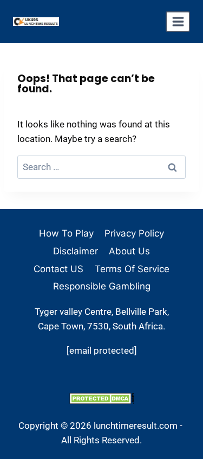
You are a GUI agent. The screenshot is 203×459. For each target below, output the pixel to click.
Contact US (58, 269)
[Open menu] (178, 21)
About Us (129, 251)
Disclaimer (75, 251)
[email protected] (102, 350)
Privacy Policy (134, 233)
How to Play (66, 233)
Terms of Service (132, 269)
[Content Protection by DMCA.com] (101, 398)
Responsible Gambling (101, 286)
